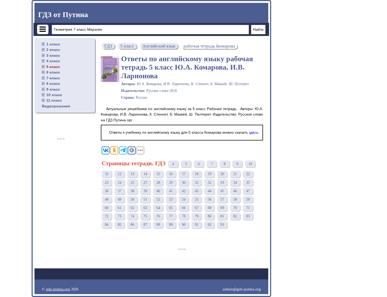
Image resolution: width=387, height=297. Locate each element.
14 (145, 174)
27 (145, 183)
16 (171, 174)
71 (248, 208)
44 (209, 191)
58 (235, 199)
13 (132, 174)
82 (235, 216)
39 (145, 191)
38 (132, 191)
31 (197, 183)
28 (158, 183)
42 (184, 191)
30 (184, 183)
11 (106, 174)
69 (222, 208)
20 (222, 174)
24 (119, 183)
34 (235, 183)
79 (197, 216)
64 (158, 208)
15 (158, 174)
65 (171, 208)
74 (132, 216)
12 (119, 174)
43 (197, 191)
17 (184, 174)
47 (248, 191)
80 (209, 216)
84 (106, 225)
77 (171, 216)
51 (145, 199)
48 (106, 199)
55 (197, 199)
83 (248, 216)
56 (209, 199)
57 (222, 199)
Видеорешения (56, 106)
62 (132, 208)
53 (171, 199)
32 (209, 183)
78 (184, 216)
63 (145, 208)
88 (158, 225)
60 (106, 208)
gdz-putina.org (58, 289)
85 (119, 225)
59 (248, 199)
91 (197, 225)
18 (197, 174)
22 (248, 174)
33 (222, 183)
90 (184, 225)
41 (171, 191)
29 (171, 183)
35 (248, 183)
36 (106, 191)
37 (119, 191)
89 (171, 225)
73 (119, 216)
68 (209, 208)
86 (132, 225)
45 (222, 191)
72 (106, 216)
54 (184, 199)
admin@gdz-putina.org (242, 289)
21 (235, 174)
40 (158, 191)
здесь (253, 132)
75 (145, 216)
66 (184, 208)
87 (145, 225)
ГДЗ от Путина (63, 15)
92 (209, 225)
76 (158, 216)
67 (197, 208)
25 (132, 183)
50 (132, 199)
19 (209, 174)
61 (119, 208)
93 (222, 225)
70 (235, 208)
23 (106, 183)
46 (235, 191)
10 (250, 164)
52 (158, 199)
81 (222, 216)
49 (119, 199)
